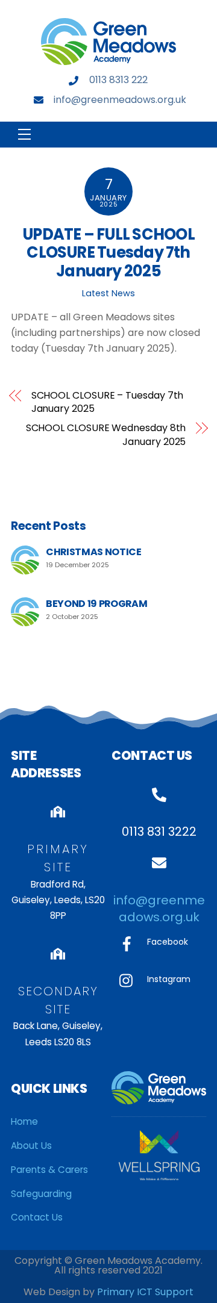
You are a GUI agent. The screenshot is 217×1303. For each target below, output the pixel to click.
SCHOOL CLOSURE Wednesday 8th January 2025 (106, 434)
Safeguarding (41, 1193)
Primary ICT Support (145, 1292)
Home (24, 1121)
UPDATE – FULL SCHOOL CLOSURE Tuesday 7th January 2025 (108, 252)
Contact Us (37, 1217)
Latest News (108, 293)
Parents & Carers (49, 1169)
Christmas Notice (94, 552)
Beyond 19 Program (97, 604)
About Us (31, 1145)
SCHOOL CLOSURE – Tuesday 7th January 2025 (107, 402)
